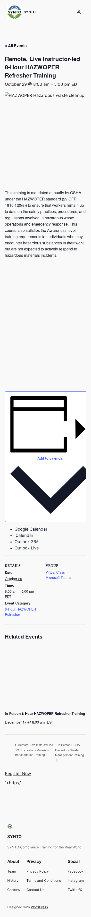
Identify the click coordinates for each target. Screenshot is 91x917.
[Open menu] (66, 12)
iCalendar (24, 535)
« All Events (16, 45)
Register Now (18, 773)
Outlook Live (27, 548)
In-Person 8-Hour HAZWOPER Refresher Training (45, 713)
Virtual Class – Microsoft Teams (58, 575)
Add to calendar (50, 458)
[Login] (79, 12)
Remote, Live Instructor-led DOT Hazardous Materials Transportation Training (34, 749)
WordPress (39, 907)
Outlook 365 (27, 541)
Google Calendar (31, 529)
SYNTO (30, 12)
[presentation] (45, 676)
